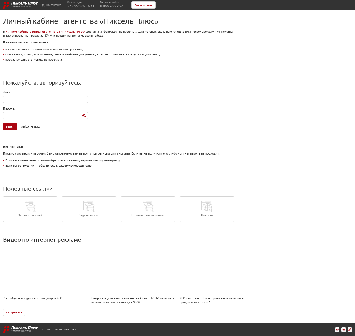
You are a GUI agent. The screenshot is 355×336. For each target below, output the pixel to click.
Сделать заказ (143, 5)
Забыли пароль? (30, 126)
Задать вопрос (89, 215)
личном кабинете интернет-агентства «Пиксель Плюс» (45, 31)
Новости (207, 215)
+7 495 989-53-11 (80, 6)
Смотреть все (14, 312)
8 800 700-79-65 (112, 6)
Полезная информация (147, 215)
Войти (10, 126)
